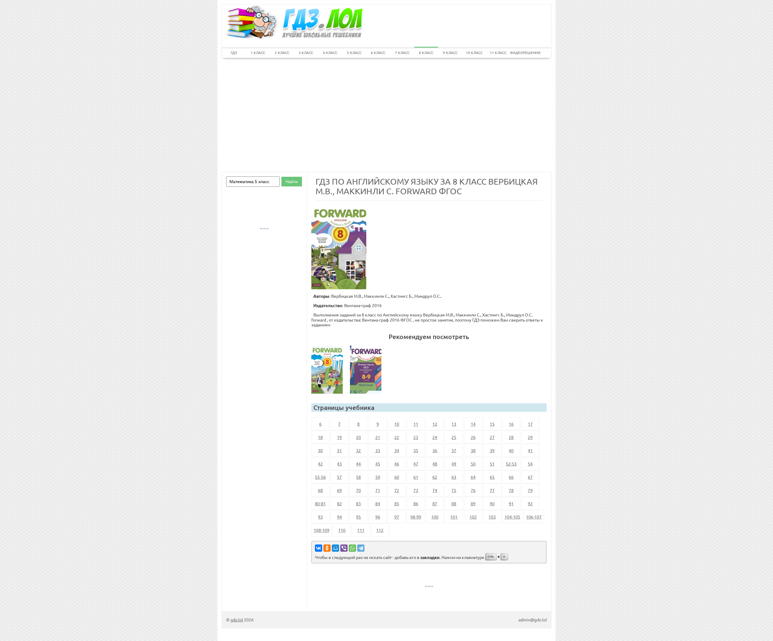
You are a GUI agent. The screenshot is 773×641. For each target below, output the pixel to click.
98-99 (415, 516)
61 (415, 477)
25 (453, 437)
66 (511, 477)
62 (434, 477)
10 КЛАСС (474, 52)
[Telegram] (360, 548)
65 (492, 477)
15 (492, 424)
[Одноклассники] (327, 548)
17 (530, 424)
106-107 (534, 516)
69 (339, 490)
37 (453, 450)
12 (434, 424)
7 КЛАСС (402, 52)
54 (530, 463)
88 (453, 503)
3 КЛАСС (306, 52)
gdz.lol (236, 619)
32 (358, 450)
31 (339, 450)
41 (530, 450)
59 (377, 477)
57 (339, 477)
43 (339, 463)
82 (339, 503)
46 (396, 463)
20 (358, 437)
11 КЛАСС (498, 52)
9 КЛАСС (450, 52)
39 (492, 450)
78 (511, 490)
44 (358, 463)
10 (396, 424)
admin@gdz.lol (532, 619)
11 (415, 424)
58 (358, 477)
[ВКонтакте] (318, 548)
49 (453, 463)
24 (434, 437)
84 (377, 503)
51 (492, 463)
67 (530, 477)
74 (434, 490)
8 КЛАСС (426, 52)
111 (360, 530)
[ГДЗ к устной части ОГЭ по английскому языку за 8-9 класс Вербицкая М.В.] (368, 369)
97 (396, 516)
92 (530, 503)
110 (341, 530)
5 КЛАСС (354, 52)
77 (492, 490)
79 (530, 490)
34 (396, 450)
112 (379, 530)
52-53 (511, 463)
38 (473, 450)
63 (453, 477)
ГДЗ (234, 52)
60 (396, 477)
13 (453, 424)
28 (511, 437)
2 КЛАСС (282, 52)
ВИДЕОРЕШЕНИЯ (522, 52)
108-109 (321, 530)
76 (473, 490)
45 (377, 463)
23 (415, 437)
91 (511, 503)
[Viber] (344, 548)
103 (492, 516)
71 (377, 490)
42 (320, 463)
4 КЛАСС (330, 52)
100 (434, 516)
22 (396, 437)
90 (492, 503)
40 (511, 450)
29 (530, 437)
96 (377, 516)
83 (358, 503)
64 (473, 477)
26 (473, 437)
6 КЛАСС (378, 52)
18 (320, 437)
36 (434, 450)
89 (473, 503)
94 (339, 516)
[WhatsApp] (352, 548)
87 (434, 503)
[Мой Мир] (335, 548)
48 (434, 463)
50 (473, 463)
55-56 (320, 477)
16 (511, 424)
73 (415, 490)
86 (415, 503)
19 (339, 437)
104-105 (512, 516)
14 (473, 424)
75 (453, 490)
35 (415, 450)
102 (473, 516)
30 (320, 450)
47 (415, 463)
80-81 (320, 503)
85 (396, 503)
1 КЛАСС (258, 52)
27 (492, 437)
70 (358, 490)
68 (320, 490)
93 (320, 516)
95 (358, 516)
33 (377, 450)
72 (396, 490)
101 (453, 516)
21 (377, 437)
